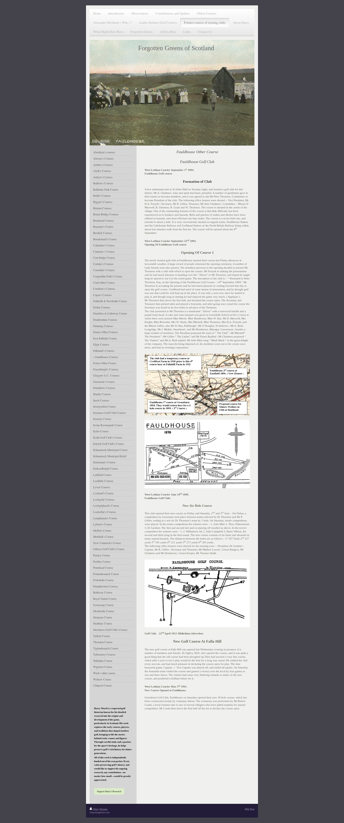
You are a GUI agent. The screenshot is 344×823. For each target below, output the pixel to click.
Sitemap (104, 809)
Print (96, 809)
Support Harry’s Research (109, 791)
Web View (249, 809)
